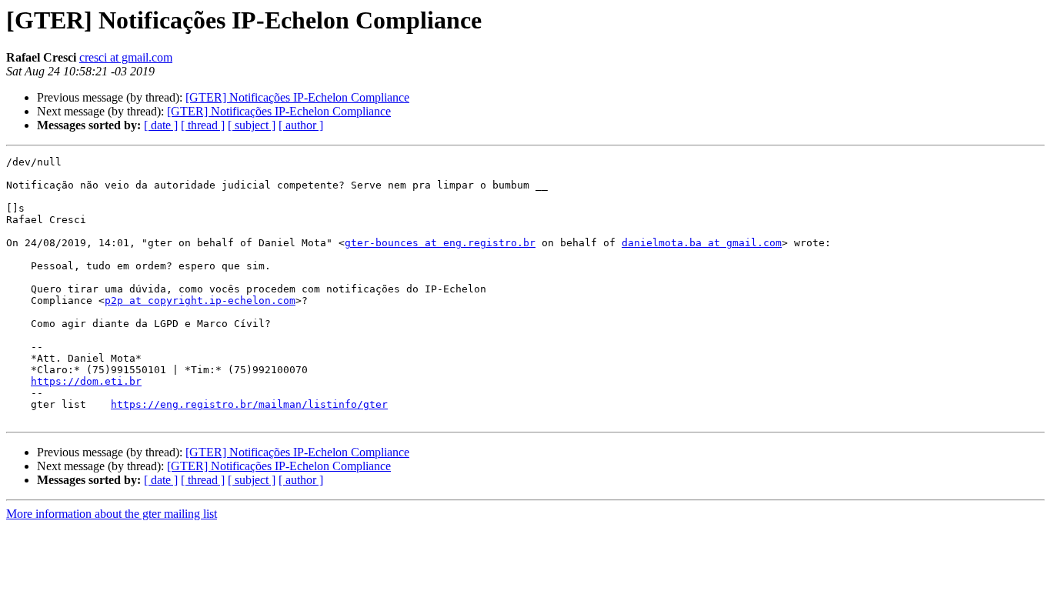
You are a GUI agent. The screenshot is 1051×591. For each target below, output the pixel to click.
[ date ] (161, 125)
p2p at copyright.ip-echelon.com (200, 300)
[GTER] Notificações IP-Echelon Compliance (297, 97)
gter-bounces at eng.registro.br (440, 243)
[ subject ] (251, 125)
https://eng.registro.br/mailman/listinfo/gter (249, 404)
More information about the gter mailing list (111, 513)
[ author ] (301, 125)
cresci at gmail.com (125, 57)
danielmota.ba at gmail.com (702, 243)
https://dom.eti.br (86, 381)
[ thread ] (203, 125)
